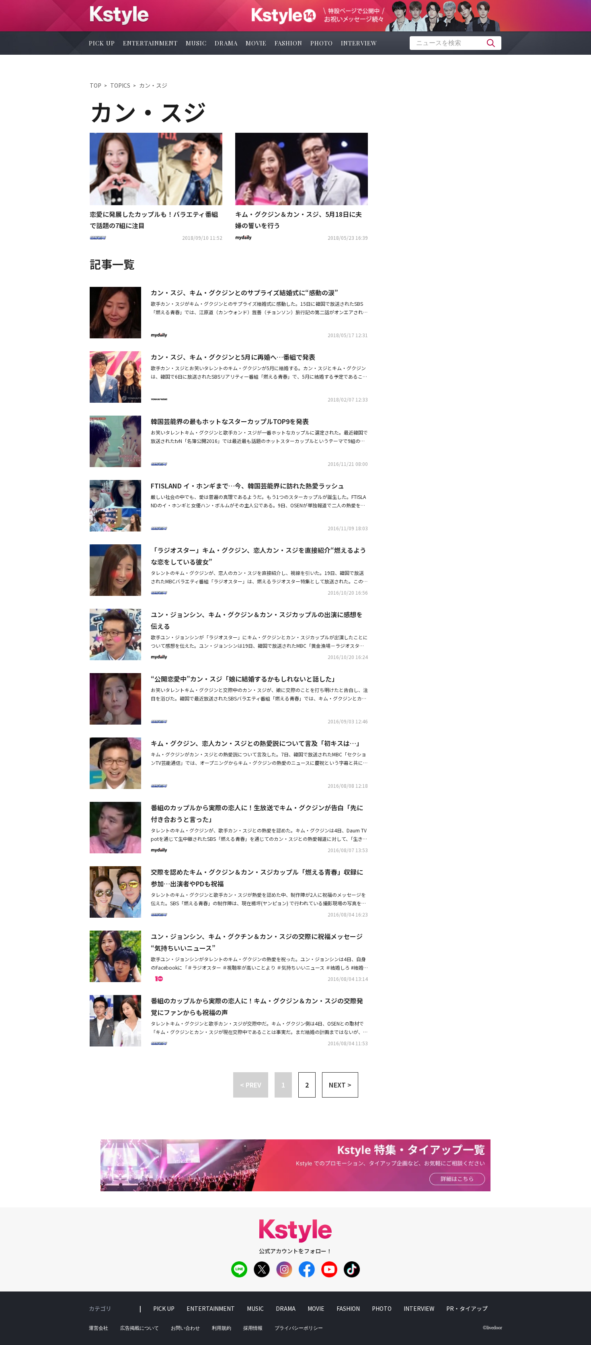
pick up (102, 43)
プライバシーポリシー (299, 1328)
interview (359, 43)
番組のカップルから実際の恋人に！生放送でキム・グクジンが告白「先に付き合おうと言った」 (257, 813)
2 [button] (307, 1085)
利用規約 (221, 1328)
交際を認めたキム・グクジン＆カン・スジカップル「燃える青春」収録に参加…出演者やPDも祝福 (257, 877)
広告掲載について (139, 1328)
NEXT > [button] (340, 1085)
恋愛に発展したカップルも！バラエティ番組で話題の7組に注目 (154, 220)
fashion (288, 43)
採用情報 (253, 1328)
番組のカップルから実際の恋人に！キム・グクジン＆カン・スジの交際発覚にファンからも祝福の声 (257, 1006)
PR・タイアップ (467, 1308)
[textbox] (455, 43)
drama (226, 43)
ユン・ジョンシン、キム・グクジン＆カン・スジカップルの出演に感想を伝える (257, 620)
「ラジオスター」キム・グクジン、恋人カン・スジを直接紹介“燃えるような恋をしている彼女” (258, 555)
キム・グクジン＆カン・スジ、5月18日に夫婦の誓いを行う (298, 220)
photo (321, 43)
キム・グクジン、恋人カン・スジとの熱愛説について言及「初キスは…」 (257, 743)
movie (256, 43)
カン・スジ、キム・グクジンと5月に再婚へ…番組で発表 (233, 357)
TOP (95, 85)
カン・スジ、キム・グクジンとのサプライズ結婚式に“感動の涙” (244, 292)
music (196, 43)
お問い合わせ (185, 1328)
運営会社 (98, 1328)
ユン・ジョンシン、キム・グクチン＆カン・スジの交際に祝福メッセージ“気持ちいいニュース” (257, 942)
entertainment (150, 43)
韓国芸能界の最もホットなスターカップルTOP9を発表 (230, 421)
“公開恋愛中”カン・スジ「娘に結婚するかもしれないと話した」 (244, 679)
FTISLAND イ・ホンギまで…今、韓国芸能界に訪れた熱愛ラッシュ (247, 485)
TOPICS (120, 85)
